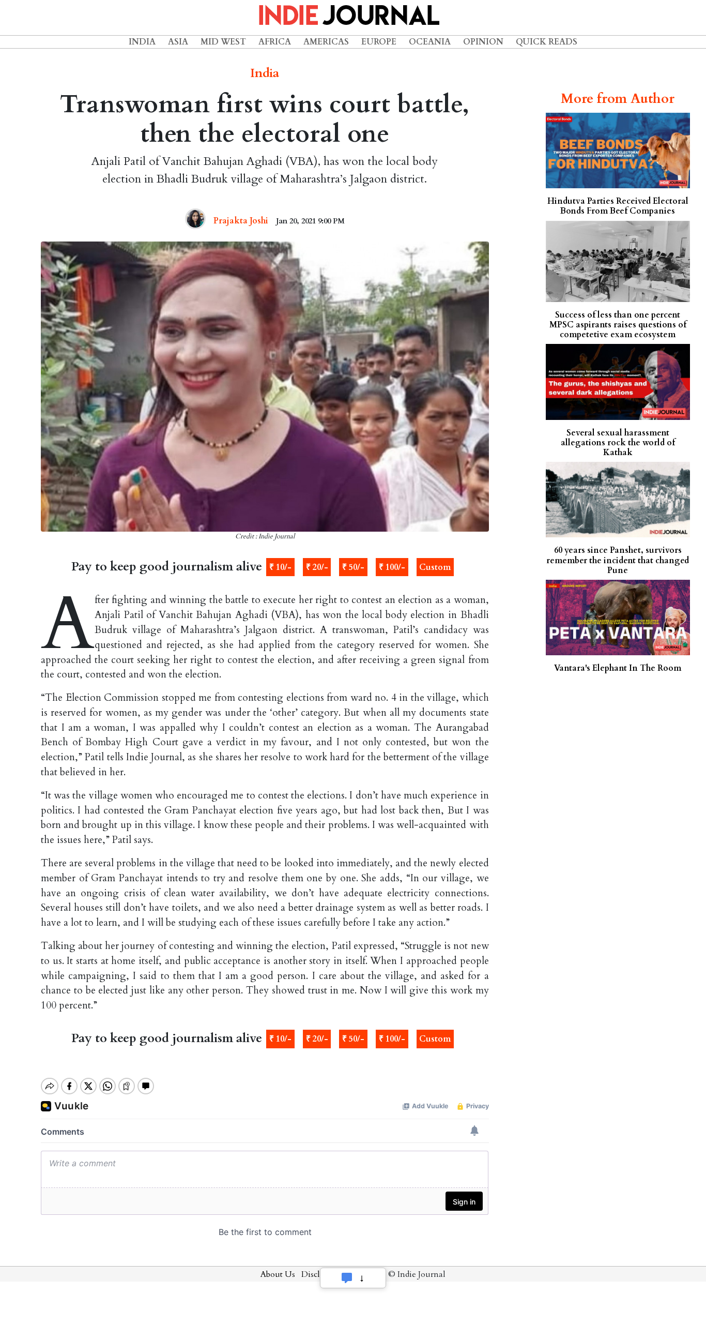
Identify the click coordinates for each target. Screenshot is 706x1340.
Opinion (483, 42)
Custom (435, 567)
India (142, 42)
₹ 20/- (317, 567)
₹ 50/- (353, 567)
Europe (378, 42)
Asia (178, 42)
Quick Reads (546, 42)
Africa (274, 42)
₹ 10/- (280, 567)
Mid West (223, 42)
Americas (326, 42)
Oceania (430, 42)
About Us (277, 1274)
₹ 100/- (392, 567)
